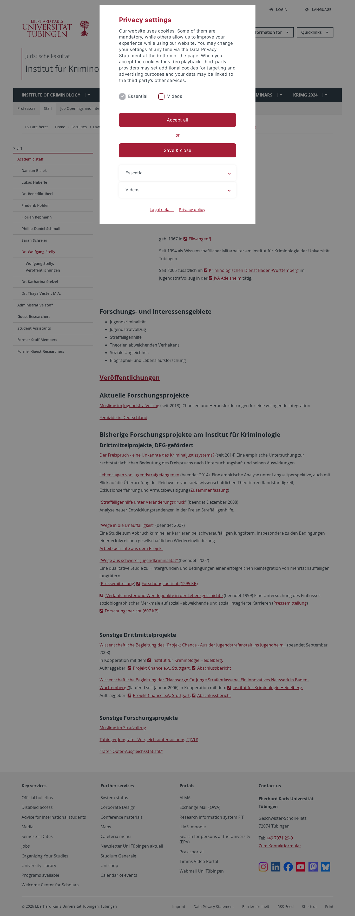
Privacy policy (192, 209)
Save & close (177, 150)
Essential (137, 96)
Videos (174, 96)
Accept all (177, 120)
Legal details (162, 209)
